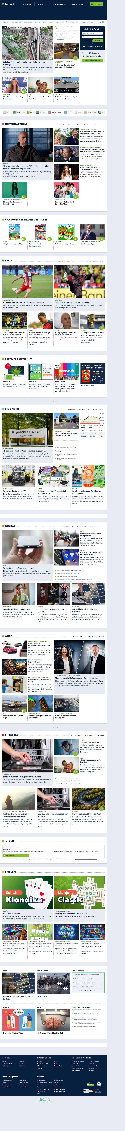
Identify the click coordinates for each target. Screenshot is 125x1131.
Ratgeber (73, 735)
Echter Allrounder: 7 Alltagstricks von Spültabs (84, 978)
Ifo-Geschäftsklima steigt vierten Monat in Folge (66, 447)
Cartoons (101, 124)
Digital (10, 526)
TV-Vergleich (92, 1070)
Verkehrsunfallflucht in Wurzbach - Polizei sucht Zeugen (85, 1026)
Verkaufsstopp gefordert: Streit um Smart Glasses (67, 576)
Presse (56, 1082)
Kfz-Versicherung (77, 1070)
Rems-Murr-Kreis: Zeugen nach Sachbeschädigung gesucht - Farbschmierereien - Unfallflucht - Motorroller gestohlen (86, 1018)
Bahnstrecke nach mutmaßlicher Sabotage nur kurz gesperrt (87, 974)
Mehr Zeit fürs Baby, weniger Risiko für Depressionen (85, 982)
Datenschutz (40, 1087)
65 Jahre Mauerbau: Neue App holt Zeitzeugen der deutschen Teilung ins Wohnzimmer (74, 579)
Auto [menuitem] (20, 22)
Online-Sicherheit (94, 1061)
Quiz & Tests (85, 124)
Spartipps (101, 409)
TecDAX (83, 436)
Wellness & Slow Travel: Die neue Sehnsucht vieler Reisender (69, 778)
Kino (69, 124)
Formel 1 (86, 261)
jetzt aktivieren (10, 855)
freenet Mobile (23, 1082)
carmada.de (22, 1087)
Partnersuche (23, 1066)
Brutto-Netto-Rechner (95, 1066)
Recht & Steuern (92, 409)
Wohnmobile (83, 636)
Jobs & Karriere (72, 409)
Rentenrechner (93, 1068)
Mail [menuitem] (57, 22)
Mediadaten (57, 1084)
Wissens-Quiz (58, 1066)
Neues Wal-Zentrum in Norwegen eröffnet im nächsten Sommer (70, 783)
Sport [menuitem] (8, 22)
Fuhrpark (90, 636)
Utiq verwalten (41, 1091)
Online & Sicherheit (77, 526)
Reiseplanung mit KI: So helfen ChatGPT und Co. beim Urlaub (69, 570)
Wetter (21, 1063)
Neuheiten (64, 636)
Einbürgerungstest (42, 1063)
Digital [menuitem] (45, 22)
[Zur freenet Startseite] (8, 4)
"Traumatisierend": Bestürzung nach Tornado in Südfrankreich (66, 34)
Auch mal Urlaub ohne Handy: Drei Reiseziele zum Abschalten (69, 781)
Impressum (40, 1084)
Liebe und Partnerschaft (89, 735)
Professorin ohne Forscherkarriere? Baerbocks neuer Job (67, 27)
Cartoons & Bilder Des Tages (26, 219)
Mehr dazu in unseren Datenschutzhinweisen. (86, 859)
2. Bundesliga (66, 261)
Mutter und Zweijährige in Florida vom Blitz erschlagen (86, 990)
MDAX (83, 433)
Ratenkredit (92, 1063)
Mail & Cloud (77, 4)
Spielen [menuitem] (52, 22)
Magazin (75, 636)
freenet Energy (6, 1087)
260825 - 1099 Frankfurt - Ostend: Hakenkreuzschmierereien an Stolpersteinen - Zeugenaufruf (87, 1014)
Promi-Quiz (40, 1068)
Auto (8, 636)
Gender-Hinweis (58, 1080)
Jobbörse (22, 1061)
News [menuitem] (4, 22)
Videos (56, 1063)
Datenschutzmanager (43, 1089)
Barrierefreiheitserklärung (44, 1082)
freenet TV (5, 1082)
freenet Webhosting (77, 1068)
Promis (65, 124)
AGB (38, 1094)
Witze (78, 124)
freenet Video (23, 1080)
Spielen (10, 871)
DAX (82, 430)
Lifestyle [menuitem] (37, 22)
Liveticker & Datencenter (97, 261)
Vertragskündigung (59, 1089)
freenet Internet (7, 1084)
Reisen (79, 735)
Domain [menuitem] (62, 22)
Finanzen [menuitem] (15, 22)
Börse (4, 1061)
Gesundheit (100, 735)
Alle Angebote (98, 4)
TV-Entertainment (58, 4)
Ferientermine (6, 1066)
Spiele (56, 1061)
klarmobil (22, 1084)
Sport (9, 260)
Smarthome (100, 526)
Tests (70, 636)
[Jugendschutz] (44, 1100)
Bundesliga (58, 261)
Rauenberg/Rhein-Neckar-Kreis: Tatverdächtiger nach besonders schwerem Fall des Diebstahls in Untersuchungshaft (87, 1022)
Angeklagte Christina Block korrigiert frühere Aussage (67, 30)
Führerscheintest (99, 636)
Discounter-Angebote (78, 1061)
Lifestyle (11, 735)
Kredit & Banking (82, 409)
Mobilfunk (27, 4)
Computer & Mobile (65, 526)
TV (60, 124)
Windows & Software (90, 526)
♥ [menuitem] (66, 22)
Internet (41, 4)
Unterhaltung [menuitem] (28, 22)
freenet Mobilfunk (7, 1080)
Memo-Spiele (93, 124)
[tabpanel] (27, 47)
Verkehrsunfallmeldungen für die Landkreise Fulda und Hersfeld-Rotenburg (87, 1010)
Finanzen (12, 409)
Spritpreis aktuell (7, 1063)
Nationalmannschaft (76, 261)
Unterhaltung (16, 124)
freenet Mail (75, 1066)
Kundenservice (41, 1080)
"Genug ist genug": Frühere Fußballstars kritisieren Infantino (87, 986)
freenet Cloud (75, 1063)
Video (73, 124)
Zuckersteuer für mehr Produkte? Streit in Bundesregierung (65, 38)
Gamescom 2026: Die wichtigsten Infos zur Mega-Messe (68, 573)
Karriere (56, 1087)
